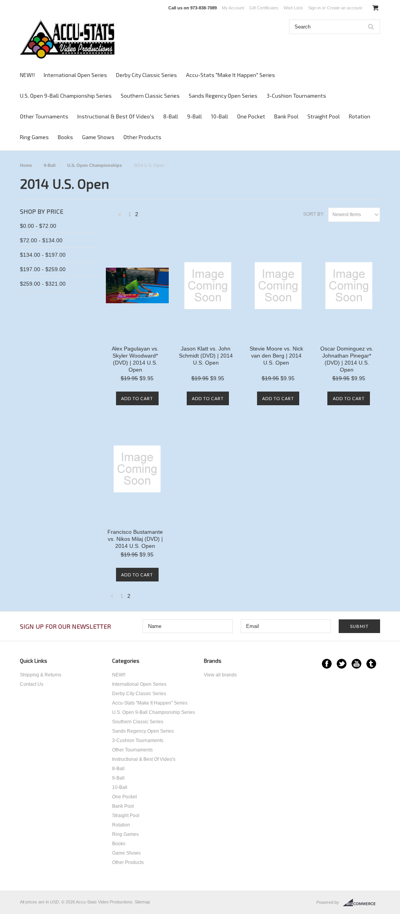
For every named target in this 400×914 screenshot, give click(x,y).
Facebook (327, 664)
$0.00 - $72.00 (38, 226)
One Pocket (251, 116)
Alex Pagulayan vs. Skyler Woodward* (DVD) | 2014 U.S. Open (135, 359)
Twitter (341, 664)
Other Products (142, 137)
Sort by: (313, 214)
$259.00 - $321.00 (43, 284)
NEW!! (27, 75)
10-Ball (219, 116)
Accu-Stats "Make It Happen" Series (230, 75)
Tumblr (371, 664)
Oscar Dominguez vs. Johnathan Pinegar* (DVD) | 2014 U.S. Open (346, 359)
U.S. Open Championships (94, 165)
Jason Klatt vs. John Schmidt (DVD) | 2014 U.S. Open (206, 355)
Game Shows (98, 137)
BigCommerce (361, 902)
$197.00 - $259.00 (43, 269)
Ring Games (34, 137)
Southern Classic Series (150, 95)
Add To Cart (137, 398)
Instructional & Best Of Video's (115, 116)
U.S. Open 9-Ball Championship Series (66, 95)
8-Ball (170, 116)
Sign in (314, 7)
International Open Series (75, 75)
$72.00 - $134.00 (41, 240)
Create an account (344, 7)
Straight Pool (323, 116)
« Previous (120, 216)
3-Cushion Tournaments (296, 95)
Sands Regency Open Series (223, 95)
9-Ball (194, 116)
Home (26, 165)
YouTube (356, 664)
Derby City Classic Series (146, 75)
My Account (233, 7)
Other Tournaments (44, 116)
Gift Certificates (264, 7)
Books (65, 137)
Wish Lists (293, 7)
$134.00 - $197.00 (43, 255)
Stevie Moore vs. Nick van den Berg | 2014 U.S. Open (276, 355)
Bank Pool (286, 116)
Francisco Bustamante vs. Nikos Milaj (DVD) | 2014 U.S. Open (135, 539)
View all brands (220, 675)
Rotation (359, 116)
